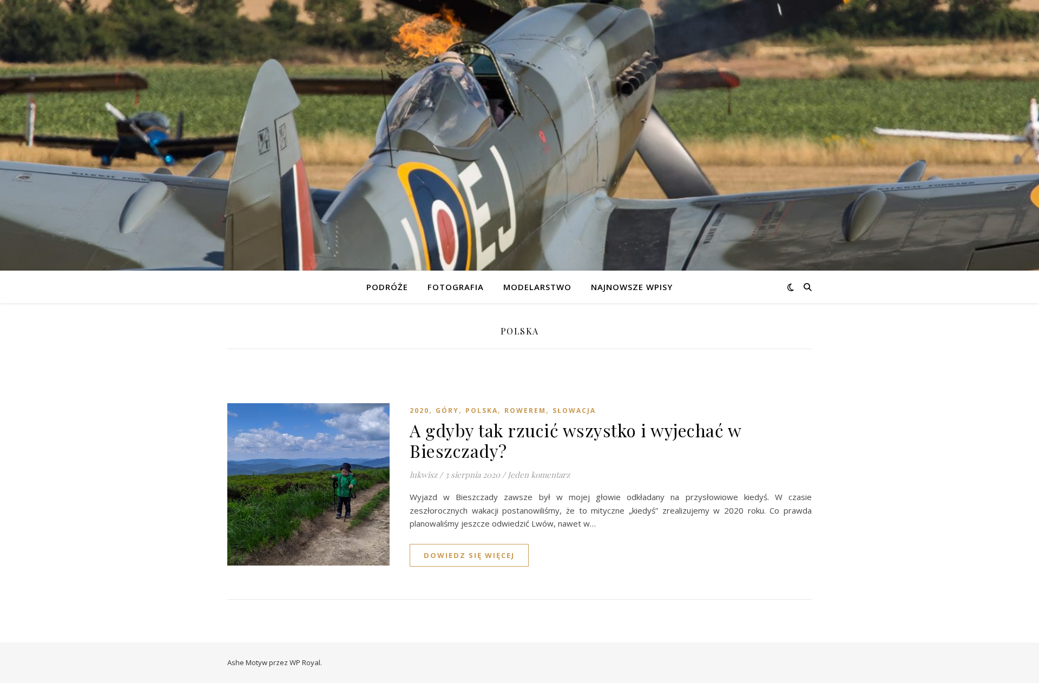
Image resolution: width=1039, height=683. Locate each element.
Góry (447, 410)
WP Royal (305, 662)
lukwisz (423, 474)
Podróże (387, 286)
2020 (419, 410)
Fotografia (456, 286)
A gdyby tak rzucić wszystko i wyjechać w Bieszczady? (575, 440)
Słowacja (574, 410)
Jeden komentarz (539, 474)
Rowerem (525, 410)
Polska (481, 410)
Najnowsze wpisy (632, 286)
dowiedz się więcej (469, 555)
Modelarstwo (537, 286)
